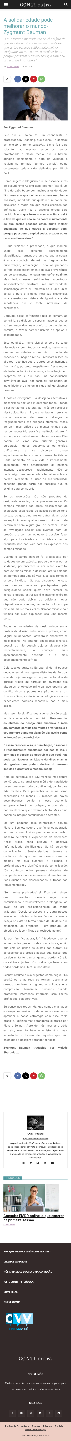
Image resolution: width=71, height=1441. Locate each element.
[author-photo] (35, 1128)
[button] (5, 4)
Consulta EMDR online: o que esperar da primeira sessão (33, 1218)
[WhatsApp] (41, 79)
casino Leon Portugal (35, 1429)
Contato (59, 1425)
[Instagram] (25, 1163)
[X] (25, 79)
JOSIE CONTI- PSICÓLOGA (18, 1281)
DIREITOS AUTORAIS (15, 1261)
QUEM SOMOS (11, 1302)
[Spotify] (39, 1163)
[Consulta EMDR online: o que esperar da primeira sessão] (35, 1186)
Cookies (36, 1425)
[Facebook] (17, 79)
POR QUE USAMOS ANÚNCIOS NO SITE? (27, 1251)
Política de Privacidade (17, 1425)
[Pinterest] (33, 79)
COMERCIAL (10, 1291)
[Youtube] (54, 1163)
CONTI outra (13, 66)
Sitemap (47, 1425)
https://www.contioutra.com (35, 1138)
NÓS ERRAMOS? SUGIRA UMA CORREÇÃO (27, 1271)
